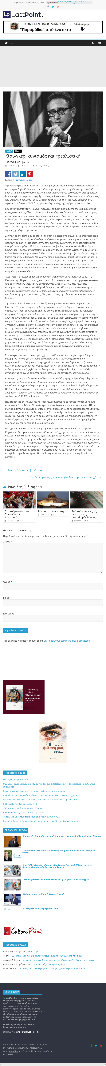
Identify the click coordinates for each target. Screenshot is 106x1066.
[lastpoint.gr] (6, 43)
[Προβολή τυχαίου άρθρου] (100, 43)
